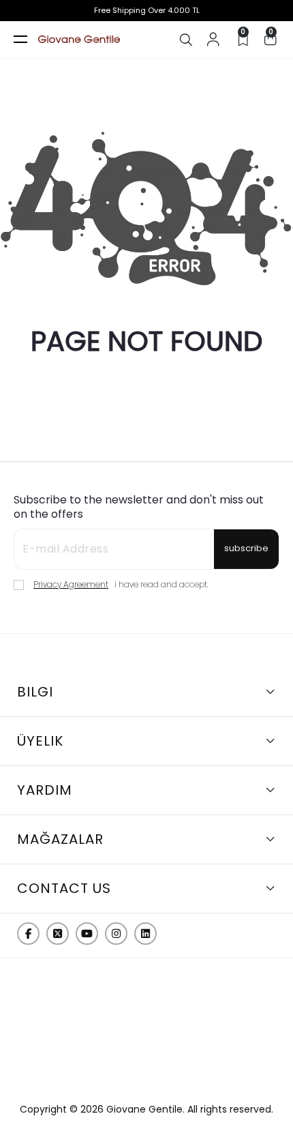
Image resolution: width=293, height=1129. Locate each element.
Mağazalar (60, 839)
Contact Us (64, 888)
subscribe (246, 548)
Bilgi (35, 691)
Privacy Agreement (70, 584)
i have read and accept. (121, 584)
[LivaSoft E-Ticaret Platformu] (146, 1083)
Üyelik (40, 740)
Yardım (44, 790)
